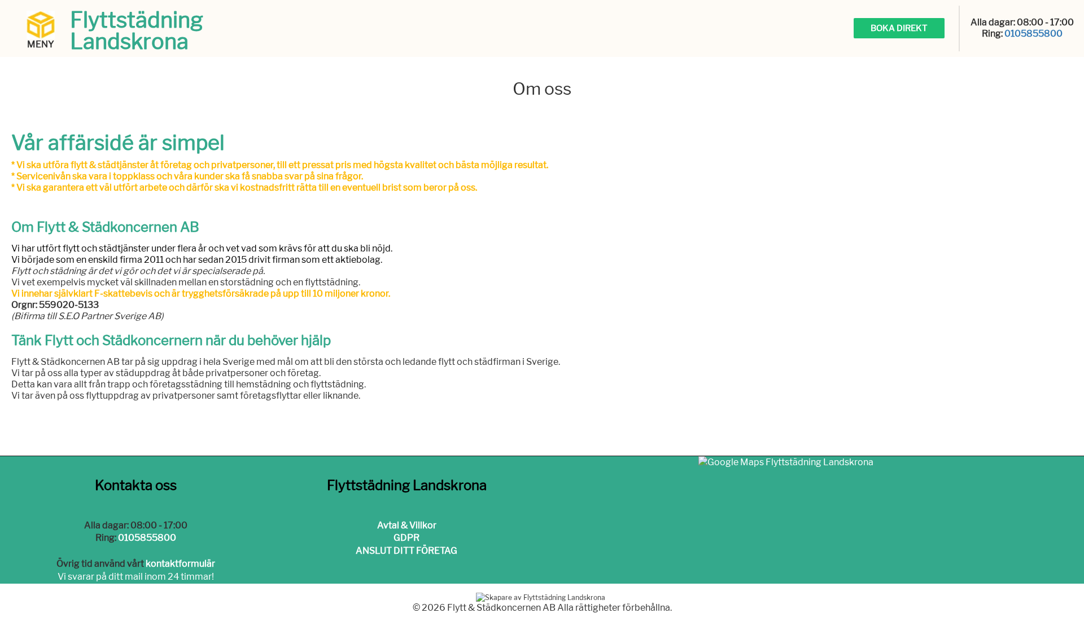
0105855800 (1033, 33)
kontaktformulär (180, 563)
